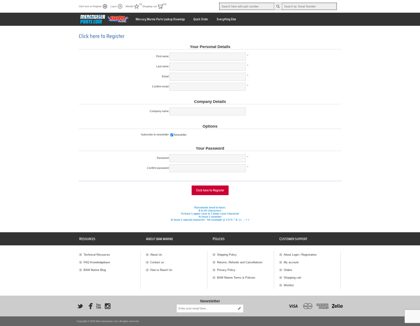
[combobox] (246, 6)
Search (278, 6)
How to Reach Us (161, 270)
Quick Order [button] (200, 19)
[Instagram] (107, 306)
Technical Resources (97, 254)
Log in (113, 6)
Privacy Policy (226, 270)
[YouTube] (98, 306)
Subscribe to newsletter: (155, 134)
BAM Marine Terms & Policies (236, 277)
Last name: (162, 66)
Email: (165, 76)
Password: (163, 158)
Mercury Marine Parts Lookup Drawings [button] (160, 19)
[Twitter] (80, 306)
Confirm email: (160, 86)
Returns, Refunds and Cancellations (239, 262)
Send (239, 308)
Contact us (157, 262)
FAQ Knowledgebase (97, 262)
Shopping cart (292, 277)
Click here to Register (90, 6)
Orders (288, 270)
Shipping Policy (227, 254)
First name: (162, 56)
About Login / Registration (300, 254)
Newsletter (180, 134)
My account (291, 262)
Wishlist (289, 285)
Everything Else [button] (226, 19)
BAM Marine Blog (95, 270)
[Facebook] (89, 306)
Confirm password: (158, 168)
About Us (156, 254)
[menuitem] (109, 254)
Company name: (159, 111)
